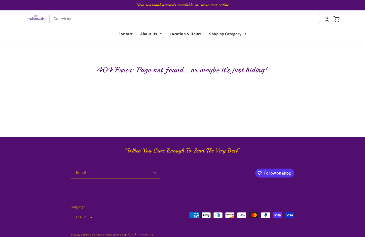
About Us (148, 33)
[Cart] (336, 19)
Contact (125, 33)
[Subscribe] (154, 172)
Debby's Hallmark (92, 234)
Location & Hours (186, 33)
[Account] (327, 19)
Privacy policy (144, 234)
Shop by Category (225, 33)
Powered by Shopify (117, 234)
